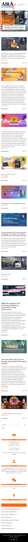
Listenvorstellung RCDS (6, 522)
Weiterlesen (4, 63)
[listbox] (14, 21)
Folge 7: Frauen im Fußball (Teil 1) (9, 514)
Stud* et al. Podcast (14, 505)
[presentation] (1, 21)
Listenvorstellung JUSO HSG (7, 528)
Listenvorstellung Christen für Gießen (10, 520)
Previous (4, 424)
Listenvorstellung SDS (6, 517)
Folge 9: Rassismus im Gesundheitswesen (10, 509)
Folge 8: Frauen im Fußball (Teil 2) (9, 511)
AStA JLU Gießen (13, 535)
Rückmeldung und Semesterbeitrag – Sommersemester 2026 (14, 28)
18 (25, 424)
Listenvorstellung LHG (6, 525)
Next (3, 428)
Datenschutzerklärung (14, 536)
